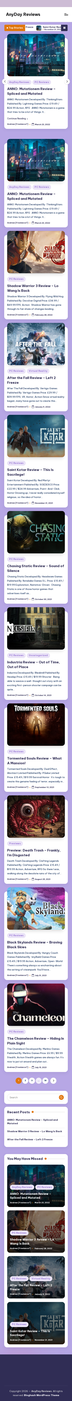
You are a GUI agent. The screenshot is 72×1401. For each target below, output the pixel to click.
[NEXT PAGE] (53, 1081)
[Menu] (66, 14)
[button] (42, 119)
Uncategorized (38, 655)
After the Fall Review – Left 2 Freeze (30, 1139)
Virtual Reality (38, 371)
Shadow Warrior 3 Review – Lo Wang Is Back (34, 1131)
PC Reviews (41, 82)
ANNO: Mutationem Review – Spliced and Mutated (32, 1121)
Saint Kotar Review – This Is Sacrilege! (38, 27)
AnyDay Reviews (23, 14)
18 (45, 1080)
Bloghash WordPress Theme (41, 1395)
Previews (15, 843)
